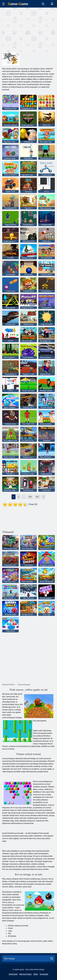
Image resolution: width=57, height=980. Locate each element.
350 (30, 497)
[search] (52, 958)
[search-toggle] (43, 4)
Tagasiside (44, 974)
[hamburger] (3, 4)
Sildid (35, 974)
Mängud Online (25, 974)
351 (37, 497)
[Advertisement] (26, 29)
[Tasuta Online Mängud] (18, 4)
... (24, 497)
